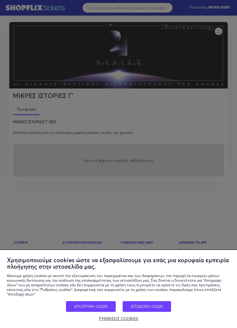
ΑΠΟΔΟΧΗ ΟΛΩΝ (147, 306)
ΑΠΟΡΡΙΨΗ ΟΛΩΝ (91, 306)
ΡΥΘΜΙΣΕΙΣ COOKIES (118, 318)
